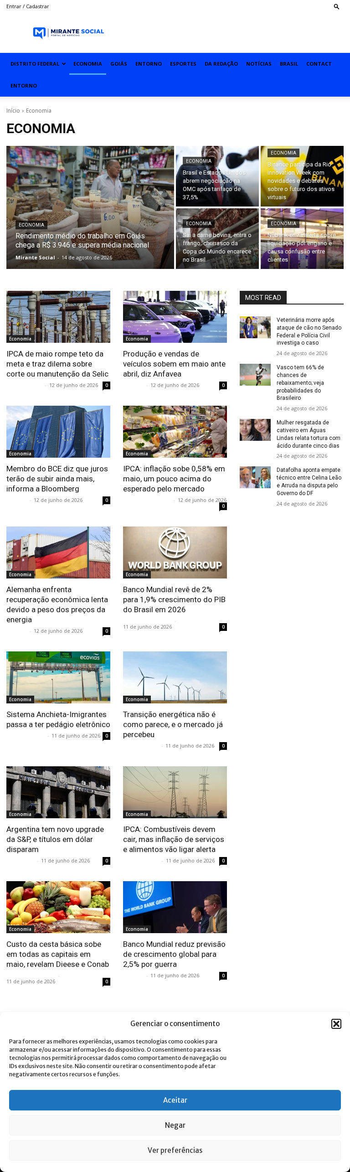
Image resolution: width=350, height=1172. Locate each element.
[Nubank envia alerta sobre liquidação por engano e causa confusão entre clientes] (302, 238)
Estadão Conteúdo (147, 620)
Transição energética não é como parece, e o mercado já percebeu (173, 724)
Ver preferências (175, 1150)
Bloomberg (20, 860)
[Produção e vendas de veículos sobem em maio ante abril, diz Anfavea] (175, 317)
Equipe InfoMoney (147, 499)
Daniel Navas (141, 745)
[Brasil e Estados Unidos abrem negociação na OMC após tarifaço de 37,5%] (217, 176)
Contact (319, 63)
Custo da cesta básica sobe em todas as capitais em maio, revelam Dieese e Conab (57, 954)
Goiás (118, 63)
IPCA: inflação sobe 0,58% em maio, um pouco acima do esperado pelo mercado (174, 478)
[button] (336, 1023)
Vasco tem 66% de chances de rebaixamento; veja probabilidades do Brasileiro (300, 382)
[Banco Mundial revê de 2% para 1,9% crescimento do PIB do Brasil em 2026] (175, 552)
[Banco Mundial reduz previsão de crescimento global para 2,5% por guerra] (175, 907)
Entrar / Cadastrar (27, 6)
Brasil (289, 63)
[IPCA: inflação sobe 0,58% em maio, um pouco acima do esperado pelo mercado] (175, 432)
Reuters (133, 385)
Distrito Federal (34, 63)
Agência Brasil (25, 735)
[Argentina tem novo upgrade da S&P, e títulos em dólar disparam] (58, 792)
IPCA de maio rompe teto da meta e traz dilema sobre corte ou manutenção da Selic (57, 363)
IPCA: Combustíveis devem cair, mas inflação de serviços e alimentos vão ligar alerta (173, 839)
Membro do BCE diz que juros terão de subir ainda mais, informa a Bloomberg (57, 478)
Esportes (183, 63)
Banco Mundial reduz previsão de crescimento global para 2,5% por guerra (174, 954)
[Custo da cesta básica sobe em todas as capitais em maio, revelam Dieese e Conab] (58, 907)
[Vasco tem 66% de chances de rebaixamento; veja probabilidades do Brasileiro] (255, 375)
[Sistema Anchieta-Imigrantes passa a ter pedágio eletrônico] (58, 677)
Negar (175, 1125)
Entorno (148, 63)
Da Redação (221, 63)
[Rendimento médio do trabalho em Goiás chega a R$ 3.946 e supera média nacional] (90, 207)
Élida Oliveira (24, 385)
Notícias (259, 63)
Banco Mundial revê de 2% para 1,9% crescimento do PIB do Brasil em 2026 (174, 599)
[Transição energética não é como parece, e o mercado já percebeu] (175, 677)
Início (13, 110)
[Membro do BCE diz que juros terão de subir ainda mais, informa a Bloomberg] (58, 432)
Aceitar (175, 1100)
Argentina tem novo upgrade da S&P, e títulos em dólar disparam (55, 839)
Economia (87, 63)
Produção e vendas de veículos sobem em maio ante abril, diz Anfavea (174, 363)
